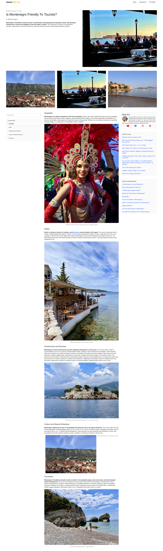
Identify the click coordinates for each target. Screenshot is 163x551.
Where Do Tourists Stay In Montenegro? (133, 193)
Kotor (56, 431)
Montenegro (76, 232)
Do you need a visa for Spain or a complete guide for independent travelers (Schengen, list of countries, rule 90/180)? (137, 162)
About (134, 2)
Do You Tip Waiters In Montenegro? (132, 199)
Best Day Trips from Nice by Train (131, 137)
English (153, 2)
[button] (40, 115)
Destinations (142, 2)
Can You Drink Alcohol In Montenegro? (133, 209)
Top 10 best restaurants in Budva (131, 167)
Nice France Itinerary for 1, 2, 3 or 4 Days (134, 145)
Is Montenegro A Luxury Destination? (132, 184)
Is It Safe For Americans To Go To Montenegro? (136, 212)
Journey (13, 2)
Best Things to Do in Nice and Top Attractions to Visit (137, 148)
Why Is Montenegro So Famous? (131, 187)
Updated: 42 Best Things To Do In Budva (133, 170)
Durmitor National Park (77, 429)
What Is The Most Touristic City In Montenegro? (135, 202)
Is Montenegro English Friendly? (131, 190)
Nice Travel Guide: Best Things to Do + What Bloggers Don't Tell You (137, 141)
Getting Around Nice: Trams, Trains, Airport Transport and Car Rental (138, 157)
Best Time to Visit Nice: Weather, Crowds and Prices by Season (138, 152)
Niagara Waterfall (127, 205)
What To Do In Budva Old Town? (131, 173)
